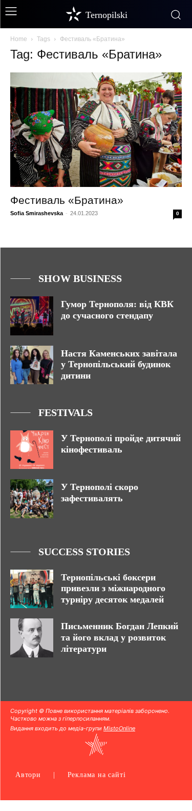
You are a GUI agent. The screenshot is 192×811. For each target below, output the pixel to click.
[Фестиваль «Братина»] (96, 129)
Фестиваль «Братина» (66, 200)
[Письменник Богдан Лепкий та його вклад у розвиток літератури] (31, 637)
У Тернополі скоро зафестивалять (99, 492)
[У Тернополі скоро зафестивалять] (31, 498)
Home (18, 39)
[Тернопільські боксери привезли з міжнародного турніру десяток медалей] (31, 589)
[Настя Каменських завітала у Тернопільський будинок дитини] (31, 365)
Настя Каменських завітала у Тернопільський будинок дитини (119, 364)
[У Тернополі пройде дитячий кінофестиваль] (31, 449)
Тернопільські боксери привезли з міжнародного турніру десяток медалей (113, 588)
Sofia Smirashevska (36, 213)
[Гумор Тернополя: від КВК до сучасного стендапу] (31, 315)
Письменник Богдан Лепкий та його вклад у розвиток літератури (119, 637)
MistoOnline (119, 728)
